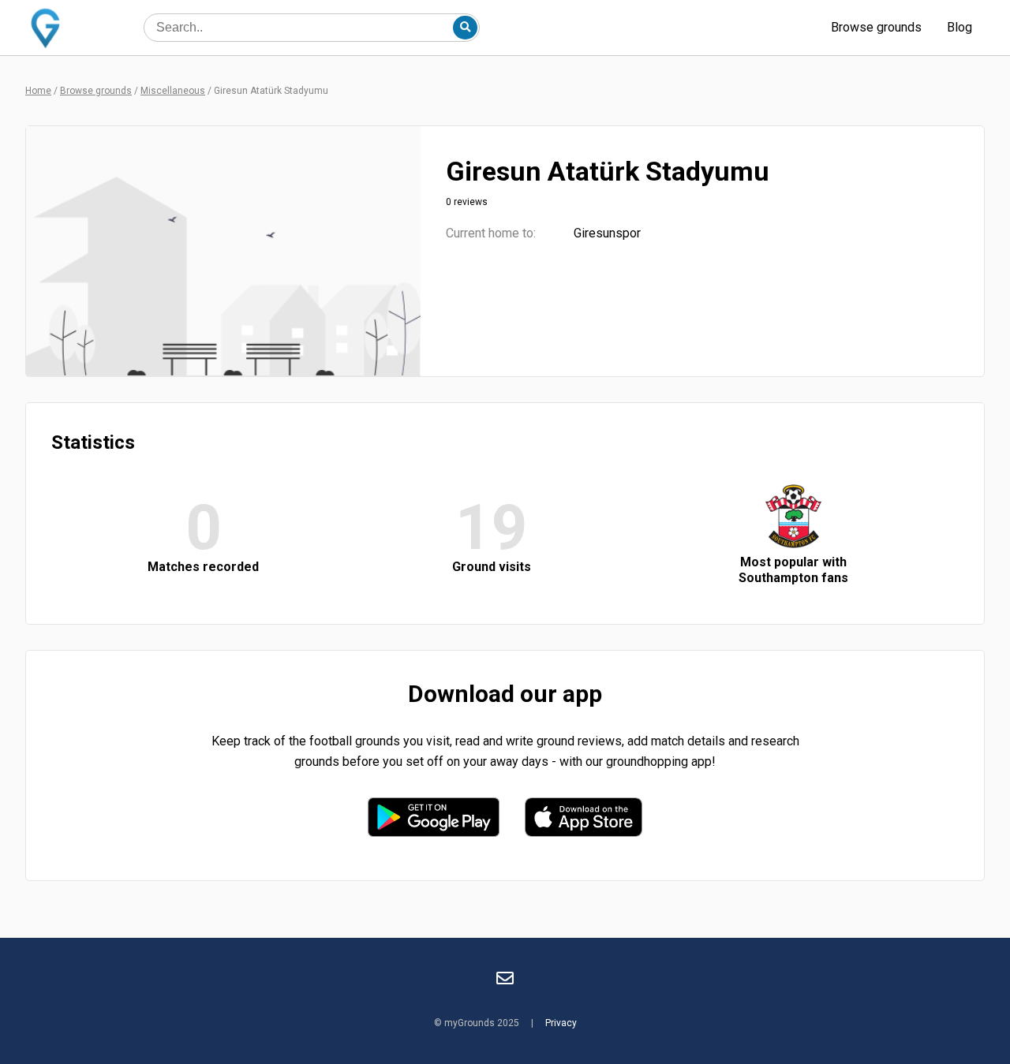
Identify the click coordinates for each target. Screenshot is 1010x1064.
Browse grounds (876, 27)
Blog (959, 27)
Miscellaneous (172, 90)
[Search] (465, 27)
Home (38, 90)
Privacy (561, 1023)
